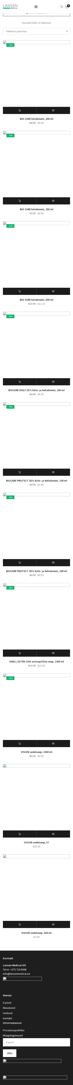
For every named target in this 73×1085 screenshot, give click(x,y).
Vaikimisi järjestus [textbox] (16, 31)
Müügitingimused (13, 1035)
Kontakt (7, 1018)
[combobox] (36, 31)
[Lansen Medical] (10, 7)
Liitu (9, 1053)
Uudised (7, 1013)
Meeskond (9, 1008)
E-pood (7, 1002)
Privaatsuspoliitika (13, 1030)
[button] (20, 110)
